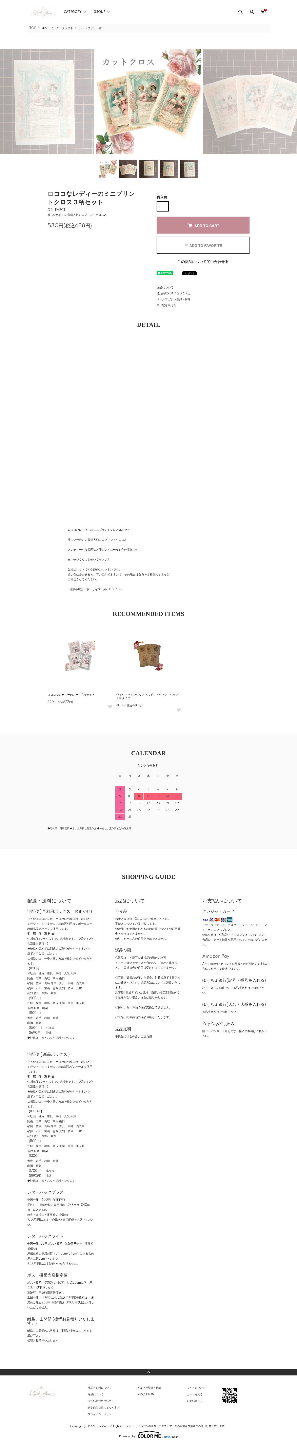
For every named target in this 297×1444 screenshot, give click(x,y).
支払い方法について (100, 1401)
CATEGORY (72, 12)
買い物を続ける (166, 305)
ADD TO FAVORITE (205, 245)
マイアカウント (196, 1387)
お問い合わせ (195, 1401)
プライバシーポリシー (101, 1414)
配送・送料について (100, 1387)
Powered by (127, 1436)
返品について (165, 287)
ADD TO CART (206, 225)
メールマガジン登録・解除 (174, 299)
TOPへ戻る (148, 1372)
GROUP (99, 12)
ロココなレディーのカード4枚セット (71, 694)
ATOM (150, 1394)
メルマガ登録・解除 (149, 1387)
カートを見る (195, 1394)
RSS (140, 1394)
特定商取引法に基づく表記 (174, 293)
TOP (32, 28)
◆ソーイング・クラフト (57, 28)
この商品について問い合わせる (203, 262)
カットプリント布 (90, 28)
